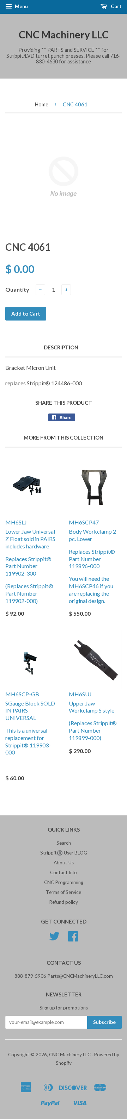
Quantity (17, 289)
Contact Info (63, 872)
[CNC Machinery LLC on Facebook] (73, 938)
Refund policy (63, 902)
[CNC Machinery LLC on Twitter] (54, 938)
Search (63, 843)
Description (61, 347)
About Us (64, 862)
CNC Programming (63, 882)
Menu (21, 6)
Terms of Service (63, 892)
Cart (116, 6)
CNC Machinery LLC (64, 35)
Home (41, 104)
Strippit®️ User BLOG (63, 853)
